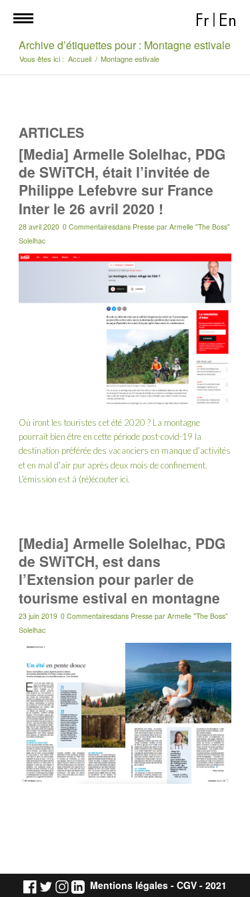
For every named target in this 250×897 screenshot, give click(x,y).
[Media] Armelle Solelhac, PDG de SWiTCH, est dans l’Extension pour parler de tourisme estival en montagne (122, 570)
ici (124, 479)
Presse (144, 227)
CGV (187, 885)
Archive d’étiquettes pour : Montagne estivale (125, 45)
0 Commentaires (89, 227)
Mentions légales (129, 885)
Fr (202, 20)
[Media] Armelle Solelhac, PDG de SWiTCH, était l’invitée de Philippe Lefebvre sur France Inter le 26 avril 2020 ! (122, 181)
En (228, 20)
